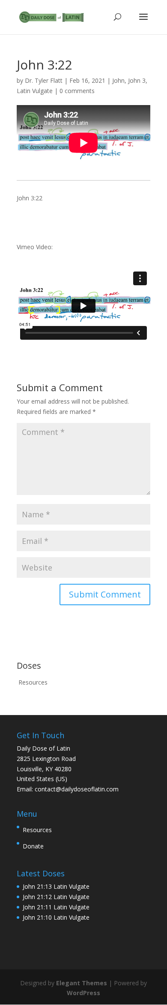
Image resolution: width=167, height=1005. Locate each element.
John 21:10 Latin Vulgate (56, 917)
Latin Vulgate (35, 91)
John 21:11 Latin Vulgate (56, 907)
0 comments (77, 91)
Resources (33, 682)
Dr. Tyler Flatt (44, 80)
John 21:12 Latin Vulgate (56, 897)
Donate (33, 846)
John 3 (137, 80)
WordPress (83, 993)
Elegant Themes (81, 983)
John (118, 80)
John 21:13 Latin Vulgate (56, 886)
